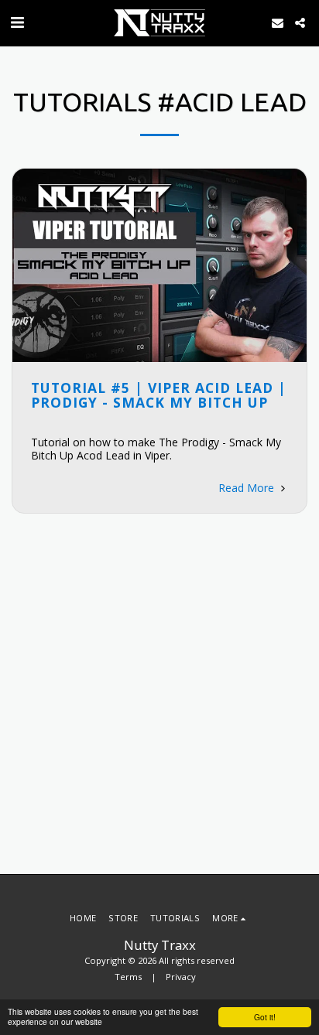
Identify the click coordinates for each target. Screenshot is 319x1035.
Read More (247, 487)
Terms (128, 976)
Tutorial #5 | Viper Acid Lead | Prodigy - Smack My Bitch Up (158, 395)
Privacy (181, 976)
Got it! (265, 1017)
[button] (17, 22)
